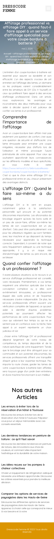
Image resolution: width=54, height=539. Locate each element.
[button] (48, 8)
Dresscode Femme (14, 8)
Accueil (7, 53)
